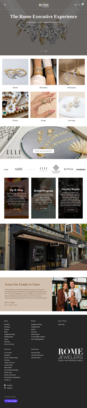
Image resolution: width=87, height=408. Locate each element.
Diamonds (7, 341)
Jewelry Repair (8, 365)
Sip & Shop (62, 321)
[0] (82, 4)
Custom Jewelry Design (11, 357)
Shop (6, 321)
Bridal (33, 321)
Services (7, 349)
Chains (6, 339)
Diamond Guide (35, 352)
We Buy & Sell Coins (10, 375)
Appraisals (7, 355)
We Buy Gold (8, 372)
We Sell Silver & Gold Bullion (12, 377)
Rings (5, 332)
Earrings (6, 329)
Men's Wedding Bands (37, 339)
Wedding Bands (8, 337)
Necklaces (7, 327)
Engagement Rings (9, 334)
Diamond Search (36, 357)
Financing (7, 360)
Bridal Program (35, 334)
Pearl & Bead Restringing (11, 370)
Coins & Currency (9, 344)
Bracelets (7, 324)
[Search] (79, 4)
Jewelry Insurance (9, 362)
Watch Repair (8, 367)
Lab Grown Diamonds (37, 355)
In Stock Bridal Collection (38, 337)
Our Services (8, 352)
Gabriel (33, 329)
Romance (34, 332)
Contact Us (7, 380)
